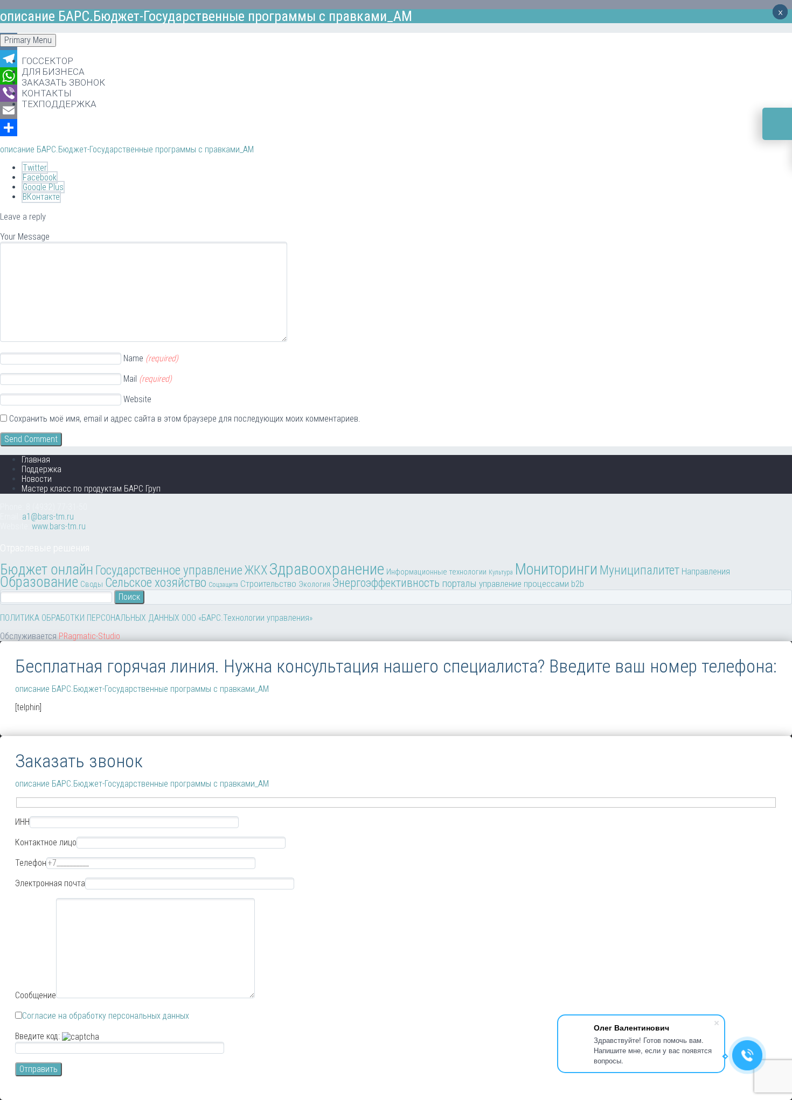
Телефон (30, 863)
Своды (91, 584)
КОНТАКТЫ (47, 93)
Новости (37, 479)
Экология (314, 584)
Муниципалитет (639, 570)
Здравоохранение (326, 568)
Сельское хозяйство (155, 582)
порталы (459, 583)
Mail (147, 379)
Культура (501, 572)
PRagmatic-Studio (89, 636)
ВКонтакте (41, 197)
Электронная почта (50, 883)
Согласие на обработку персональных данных (105, 1016)
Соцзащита (223, 584)
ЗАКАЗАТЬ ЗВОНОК (63, 82)
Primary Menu (28, 40)
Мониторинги (556, 569)
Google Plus (43, 187)
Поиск (129, 597)
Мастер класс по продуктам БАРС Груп (91, 489)
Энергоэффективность (386, 583)
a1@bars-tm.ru (48, 517)
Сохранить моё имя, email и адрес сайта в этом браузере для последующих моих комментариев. (184, 419)
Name (150, 358)
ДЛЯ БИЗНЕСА (53, 71)
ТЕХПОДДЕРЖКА (59, 104)
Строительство (268, 583)
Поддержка (41, 469)
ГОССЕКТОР (47, 60)
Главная (36, 459)
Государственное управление (168, 570)
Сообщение (35, 995)
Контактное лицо (46, 842)
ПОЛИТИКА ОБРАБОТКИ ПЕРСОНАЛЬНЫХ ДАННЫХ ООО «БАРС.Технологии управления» (156, 618)
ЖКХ (256, 570)
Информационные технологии (436, 572)
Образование (39, 582)
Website (137, 399)
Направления (706, 571)
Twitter (35, 168)
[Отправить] (396, 127)
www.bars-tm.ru (59, 526)
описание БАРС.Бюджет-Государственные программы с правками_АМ (127, 149)
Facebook (40, 177)
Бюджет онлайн (46, 569)
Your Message (25, 237)
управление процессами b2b (531, 583)
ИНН (22, 822)
